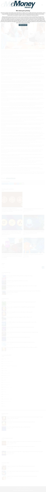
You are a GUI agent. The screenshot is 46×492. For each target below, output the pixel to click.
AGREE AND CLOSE (23, 24)
